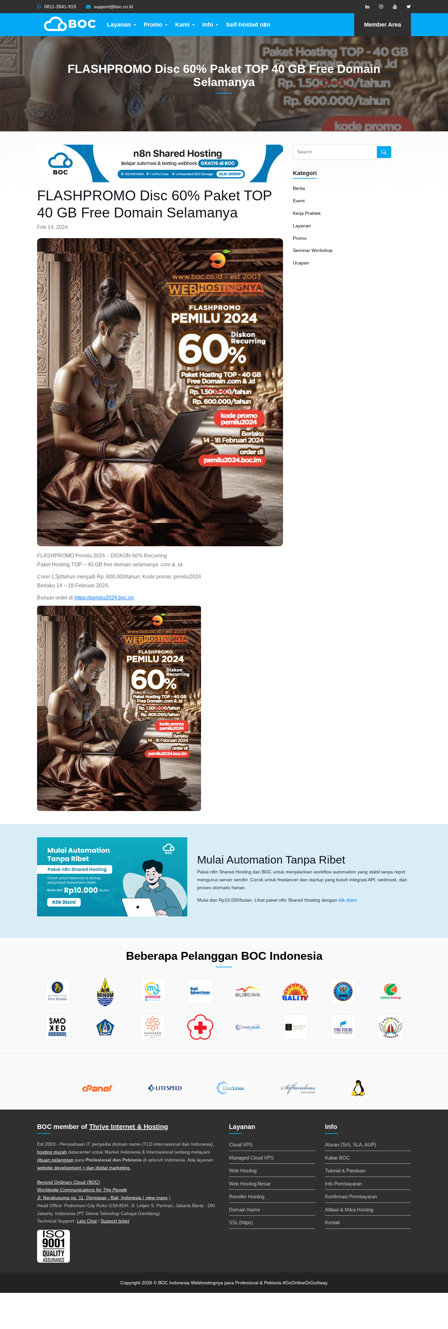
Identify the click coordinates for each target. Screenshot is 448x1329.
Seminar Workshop (313, 250)
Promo (153, 24)
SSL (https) (241, 1222)
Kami (182, 24)
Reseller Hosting (246, 1196)
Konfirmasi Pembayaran (351, 1196)
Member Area (382, 24)
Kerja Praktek (307, 213)
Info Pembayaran (343, 1183)
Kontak (332, 1222)
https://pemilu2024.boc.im (104, 597)
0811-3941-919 (60, 6)
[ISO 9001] (53, 1246)
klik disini (347, 900)
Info (207, 24)
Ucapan (301, 262)
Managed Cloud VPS (251, 1157)
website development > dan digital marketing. (84, 1167)
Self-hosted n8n (248, 24)
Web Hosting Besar (250, 1183)
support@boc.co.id (113, 6)
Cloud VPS (241, 1144)
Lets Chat (87, 1221)
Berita (299, 188)
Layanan (119, 24)
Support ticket (115, 1221)
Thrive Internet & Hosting (128, 1126)
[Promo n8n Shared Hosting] (112, 876)
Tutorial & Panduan (345, 1170)
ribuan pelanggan (55, 1159)
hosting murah (52, 1152)
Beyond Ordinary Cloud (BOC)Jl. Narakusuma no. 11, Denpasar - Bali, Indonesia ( (91, 1190)
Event (299, 200)
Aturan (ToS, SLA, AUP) (350, 1144)
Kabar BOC (337, 1157)
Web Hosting (242, 1170)
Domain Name (244, 1209)
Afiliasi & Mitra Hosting (349, 1209)
